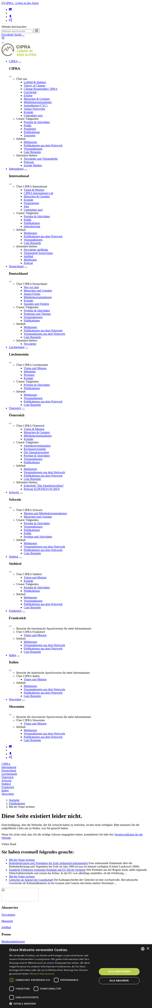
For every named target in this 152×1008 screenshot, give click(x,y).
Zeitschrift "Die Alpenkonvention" (44, 485)
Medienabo (30, 259)
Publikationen (32, 132)
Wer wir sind (31, 287)
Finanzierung (31, 203)
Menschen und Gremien (38, 290)
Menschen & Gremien (37, 98)
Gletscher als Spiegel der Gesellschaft (31, 879)
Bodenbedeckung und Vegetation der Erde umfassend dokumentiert (48, 863)
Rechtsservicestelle (35, 449)
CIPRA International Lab (38, 193)
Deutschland (16, 266)
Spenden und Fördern (36, 303)
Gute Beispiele (32, 152)
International (16, 168)
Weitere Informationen (42, 973)
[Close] (10, 76)
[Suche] (36, 30)
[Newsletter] (10, 9)
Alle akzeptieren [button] (119, 971)
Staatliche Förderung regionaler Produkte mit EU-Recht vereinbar (47, 869)
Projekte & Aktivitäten (37, 122)
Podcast (28, 263)
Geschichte (30, 92)
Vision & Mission (34, 189)
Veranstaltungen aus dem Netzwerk (44, 333)
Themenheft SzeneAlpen (38, 253)
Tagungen (29, 135)
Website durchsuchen (13, 26)
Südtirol (13, 556)
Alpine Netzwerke (34, 108)
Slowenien (15, 699)
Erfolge (28, 95)
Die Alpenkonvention (36, 452)
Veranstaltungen (33, 148)
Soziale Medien (33, 165)
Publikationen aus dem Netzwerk (43, 145)
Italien (12, 655)
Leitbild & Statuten (35, 82)
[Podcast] (10, 16)
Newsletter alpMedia (36, 249)
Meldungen (30, 142)
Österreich (15, 408)
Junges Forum (32, 293)
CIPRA (13, 61)
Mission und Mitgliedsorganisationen (45, 513)
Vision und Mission (35, 368)
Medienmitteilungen (13, 941)
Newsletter (30, 343)
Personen (29, 374)
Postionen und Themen (37, 313)
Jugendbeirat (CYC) (35, 105)
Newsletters (8, 914)
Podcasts (29, 162)
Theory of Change (34, 85)
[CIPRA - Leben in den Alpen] (20, 3)
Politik (27, 125)
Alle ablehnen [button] (119, 980)
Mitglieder (30, 371)
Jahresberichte (32, 226)
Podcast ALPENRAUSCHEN (42, 489)
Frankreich (15, 610)
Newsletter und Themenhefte (41, 158)
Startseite (14, 800)
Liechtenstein (16, 347)
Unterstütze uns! (33, 115)
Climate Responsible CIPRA (40, 88)
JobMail (28, 256)
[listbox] (143, 949)
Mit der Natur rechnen (22, 859)
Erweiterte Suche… (12, 34)
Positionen (30, 128)
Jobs (26, 206)
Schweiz (14, 492)
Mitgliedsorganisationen (38, 102)
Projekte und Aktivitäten (38, 536)
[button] (52, 1003)
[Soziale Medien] (10, 20)
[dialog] (76, 976)
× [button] (147, 948)
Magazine (7, 921)
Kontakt (28, 112)
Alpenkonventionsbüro (37, 445)
